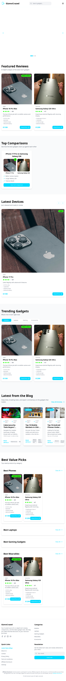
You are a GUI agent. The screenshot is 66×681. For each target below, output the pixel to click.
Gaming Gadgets (39, 634)
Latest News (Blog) (7, 648)
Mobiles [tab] (6, 320)
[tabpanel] (33, 353)
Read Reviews (9, 39)
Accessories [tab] (34, 320)
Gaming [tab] (25, 320)
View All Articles (56, 402)
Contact (3, 653)
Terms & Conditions (7, 659)
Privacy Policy (5, 656)
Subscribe (49, 657)
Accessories (37, 639)
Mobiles (36, 628)
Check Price (24, 127)
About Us (4, 651)
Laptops (36, 631)
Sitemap (3, 664)
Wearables (37, 636)
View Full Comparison (16, 185)
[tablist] (20, 320)
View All (57, 471)
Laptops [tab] (16, 320)
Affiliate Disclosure (6, 662)
